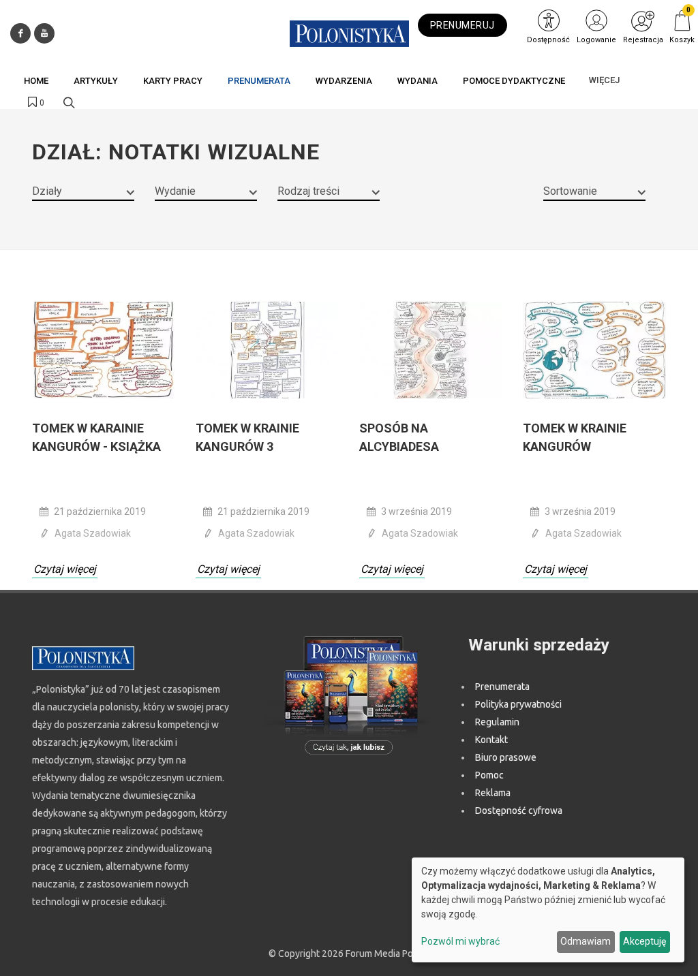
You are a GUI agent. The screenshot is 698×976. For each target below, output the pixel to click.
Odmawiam (585, 941)
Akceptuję (644, 941)
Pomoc (489, 775)
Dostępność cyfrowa (518, 810)
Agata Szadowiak (93, 533)
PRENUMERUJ (462, 25)
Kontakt (491, 739)
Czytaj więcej (64, 569)
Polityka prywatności (518, 704)
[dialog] (548, 909)
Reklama (493, 792)
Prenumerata (502, 686)
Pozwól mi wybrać (460, 941)
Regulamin (497, 722)
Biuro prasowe (505, 757)
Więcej (604, 80)
